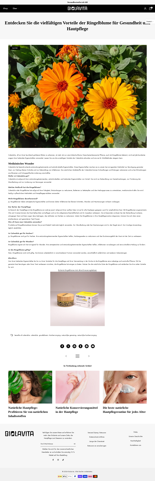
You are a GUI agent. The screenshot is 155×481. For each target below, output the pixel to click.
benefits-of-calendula (22, 335)
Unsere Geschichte (136, 436)
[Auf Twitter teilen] (68, 346)
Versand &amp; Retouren (97, 433)
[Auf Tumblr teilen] (80, 346)
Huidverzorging (55, 335)
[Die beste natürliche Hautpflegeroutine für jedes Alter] (66, 356)
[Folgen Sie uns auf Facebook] (53, 459)
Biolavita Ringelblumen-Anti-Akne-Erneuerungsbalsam (77, 270)
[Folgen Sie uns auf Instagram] (58, 459)
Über (15, 8)
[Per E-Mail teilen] (93, 346)
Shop (5, 8)
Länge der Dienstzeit (96, 441)
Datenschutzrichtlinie (96, 437)
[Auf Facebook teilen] (62, 346)
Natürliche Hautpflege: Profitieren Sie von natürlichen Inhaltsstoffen (28, 412)
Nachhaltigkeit (135, 441)
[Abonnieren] (73, 444)
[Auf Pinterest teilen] (74, 346)
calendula (34, 335)
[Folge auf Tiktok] (63, 459)
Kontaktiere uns (135, 445)
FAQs (136, 432)
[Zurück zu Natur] (77, 356)
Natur (15, 48)
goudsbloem (43, 335)
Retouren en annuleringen (96, 446)
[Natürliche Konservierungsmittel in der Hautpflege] (89, 356)
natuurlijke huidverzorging (87, 335)
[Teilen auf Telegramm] (87, 346)
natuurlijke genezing (69, 335)
